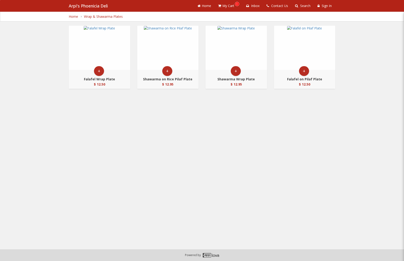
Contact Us (279, 6)
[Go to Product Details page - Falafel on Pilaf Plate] (304, 48)
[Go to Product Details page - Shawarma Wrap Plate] (236, 48)
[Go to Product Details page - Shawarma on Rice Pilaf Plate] (168, 48)
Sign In (326, 6)
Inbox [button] (255, 6)
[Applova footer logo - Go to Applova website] (211, 255)
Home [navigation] (74, 16)
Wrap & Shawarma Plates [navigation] (103, 16)
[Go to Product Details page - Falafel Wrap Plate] (99, 48)
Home (206, 6)
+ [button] (99, 71)
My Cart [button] (230, 5)
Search (304, 6)
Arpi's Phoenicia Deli (88, 6)
